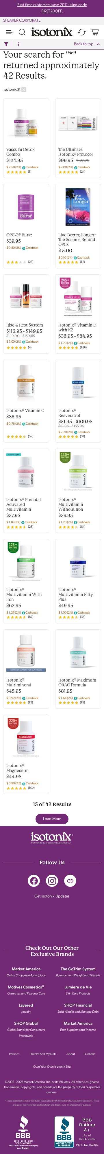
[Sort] (18, 44)
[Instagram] (52, 881)
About (70, 1054)
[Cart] (94, 32)
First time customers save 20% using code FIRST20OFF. (52, 8)
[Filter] (6, 44)
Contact (90, 1054)
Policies (14, 1054)
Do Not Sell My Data (43, 1054)
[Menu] (9, 32)
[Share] (70, 881)
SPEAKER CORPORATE (21, 20)
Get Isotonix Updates (52, 896)
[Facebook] (34, 881)
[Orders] (82, 32)
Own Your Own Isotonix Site (52, 1066)
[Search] (22, 32)
